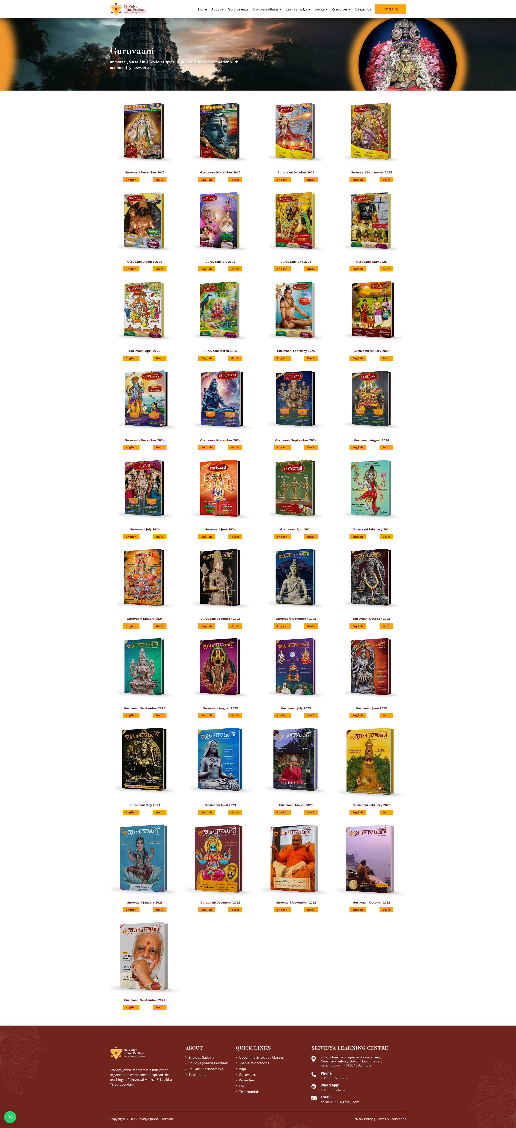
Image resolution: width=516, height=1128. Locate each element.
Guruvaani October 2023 (371, 619)
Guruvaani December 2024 (144, 440)
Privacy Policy (363, 1119)
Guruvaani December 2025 (144, 172)
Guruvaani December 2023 (220, 619)
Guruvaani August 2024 (371, 440)
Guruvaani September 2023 (144, 708)
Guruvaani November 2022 (296, 902)
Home (202, 9)
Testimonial (198, 1074)
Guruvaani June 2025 (295, 262)
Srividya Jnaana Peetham (208, 1063)
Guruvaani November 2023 (296, 619)
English (131, 180)
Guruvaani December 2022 (220, 902)
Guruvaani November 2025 (220, 172)
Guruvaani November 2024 (220, 440)
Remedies (246, 1080)
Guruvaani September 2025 (371, 172)
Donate (390, 9)
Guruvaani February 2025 (296, 351)
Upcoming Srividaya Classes (261, 1057)
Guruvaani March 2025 (220, 351)
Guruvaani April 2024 (295, 529)
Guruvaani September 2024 (295, 440)
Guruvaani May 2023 (144, 805)
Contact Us (363, 9)
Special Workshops (254, 1063)
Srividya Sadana (201, 1057)
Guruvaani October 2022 (371, 902)
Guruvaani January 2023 (145, 902)
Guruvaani (247, 1074)
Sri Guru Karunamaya (205, 1068)
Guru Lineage (238, 9)
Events (319, 9)
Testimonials (249, 1091)
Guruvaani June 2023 (371, 708)
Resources (340, 9)
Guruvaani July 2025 (220, 262)
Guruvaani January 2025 (371, 351)
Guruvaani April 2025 (144, 351)
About (216, 9)
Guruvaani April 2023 (220, 805)
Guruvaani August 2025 (144, 262)
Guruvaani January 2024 (145, 619)
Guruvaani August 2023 (220, 708)
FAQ (242, 1085)
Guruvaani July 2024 (145, 529)
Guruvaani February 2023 (371, 805)
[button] (10, 1117)
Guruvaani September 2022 (144, 1000)
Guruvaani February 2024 (371, 529)
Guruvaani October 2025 (295, 172)
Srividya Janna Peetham (155, 1119)
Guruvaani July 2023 (296, 708)
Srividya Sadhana (266, 9)
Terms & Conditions (391, 1119)
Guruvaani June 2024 (220, 529)
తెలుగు (160, 180)
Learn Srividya (297, 9)
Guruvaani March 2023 (296, 805)
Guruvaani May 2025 (371, 262)
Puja (242, 1068)
